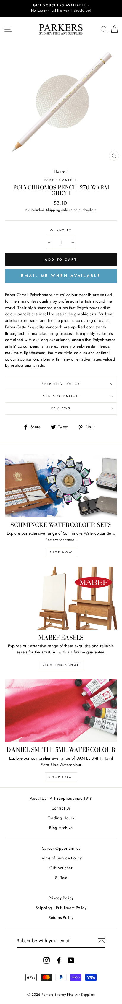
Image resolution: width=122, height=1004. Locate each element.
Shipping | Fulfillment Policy (61, 908)
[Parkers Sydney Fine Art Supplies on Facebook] (59, 960)
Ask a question (61, 396)
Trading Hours (61, 818)
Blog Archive (61, 828)
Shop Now (61, 552)
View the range (61, 664)
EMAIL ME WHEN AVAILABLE (61, 275)
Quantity (61, 230)
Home (59, 171)
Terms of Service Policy (61, 858)
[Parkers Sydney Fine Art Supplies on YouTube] (71, 960)
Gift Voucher (61, 868)
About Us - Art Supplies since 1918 (61, 798)
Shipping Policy (61, 384)
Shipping (53, 209)
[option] (61, 8)
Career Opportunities (61, 848)
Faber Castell (61, 180)
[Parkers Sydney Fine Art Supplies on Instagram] (46, 960)
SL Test (61, 877)
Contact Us (61, 808)
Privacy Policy (61, 898)
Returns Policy (61, 917)
